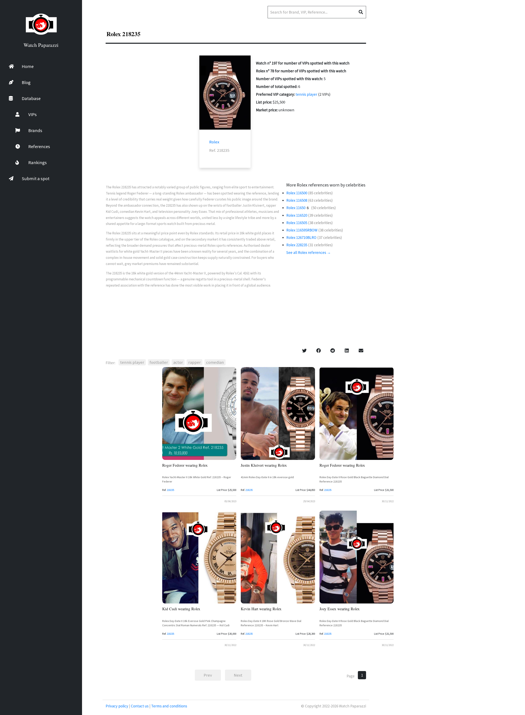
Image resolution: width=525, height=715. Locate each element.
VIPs (32, 114)
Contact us (139, 705)
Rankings (37, 162)
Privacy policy (117, 705)
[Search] (362, 12)
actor (178, 362)
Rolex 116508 (296, 200)
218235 (170, 490)
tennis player (306, 94)
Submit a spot (35, 178)
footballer (159, 362)
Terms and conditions (168, 705)
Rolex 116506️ (298, 207)
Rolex (214, 142)
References (39, 146)
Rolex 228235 (296, 244)
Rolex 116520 (296, 215)
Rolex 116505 (296, 222)
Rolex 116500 (296, 192)
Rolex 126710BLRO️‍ (301, 237)
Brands (35, 130)
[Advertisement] (494, 108)
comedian (215, 362)
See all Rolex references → (308, 252)
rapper (194, 362)
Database (31, 98)
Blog (26, 82)
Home (28, 66)
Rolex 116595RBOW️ (301, 230)
